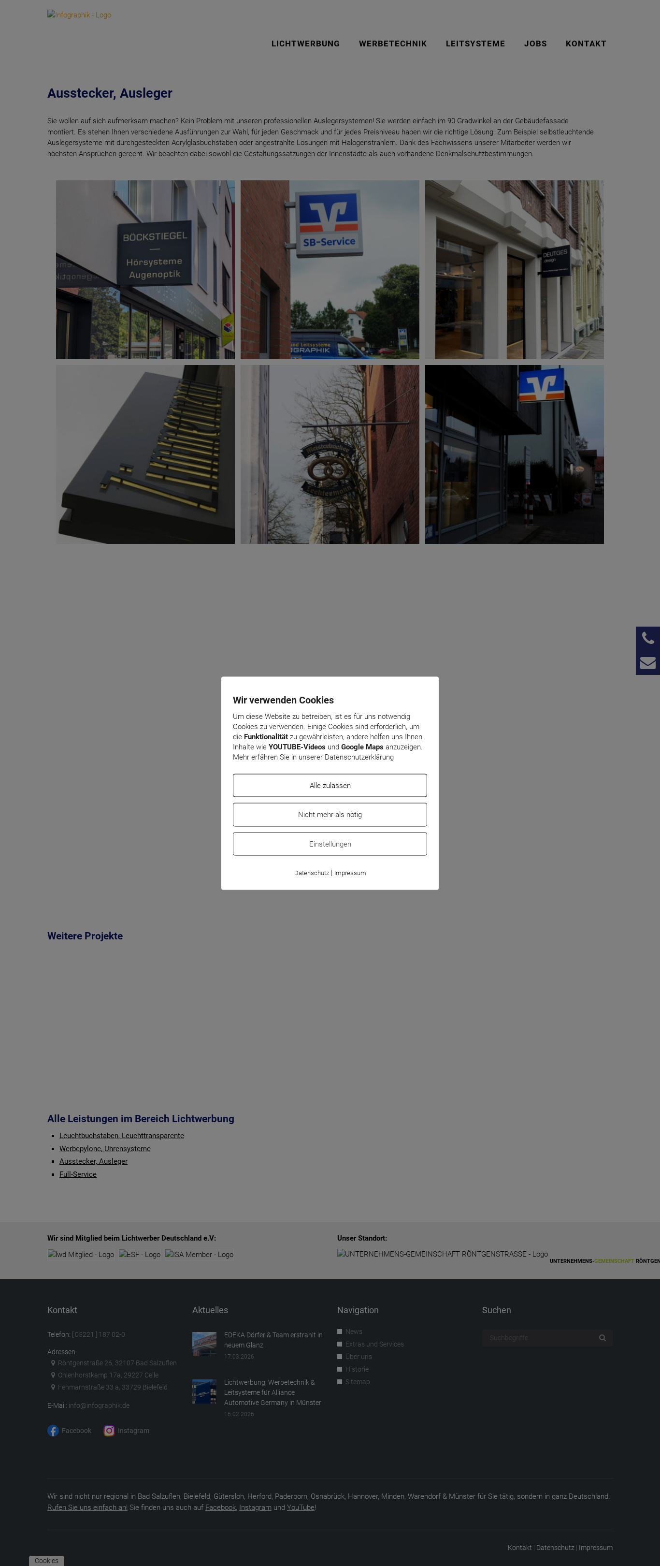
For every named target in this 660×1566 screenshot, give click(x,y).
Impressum (350, 873)
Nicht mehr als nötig (330, 814)
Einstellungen (330, 843)
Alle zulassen (330, 785)
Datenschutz (311, 873)
